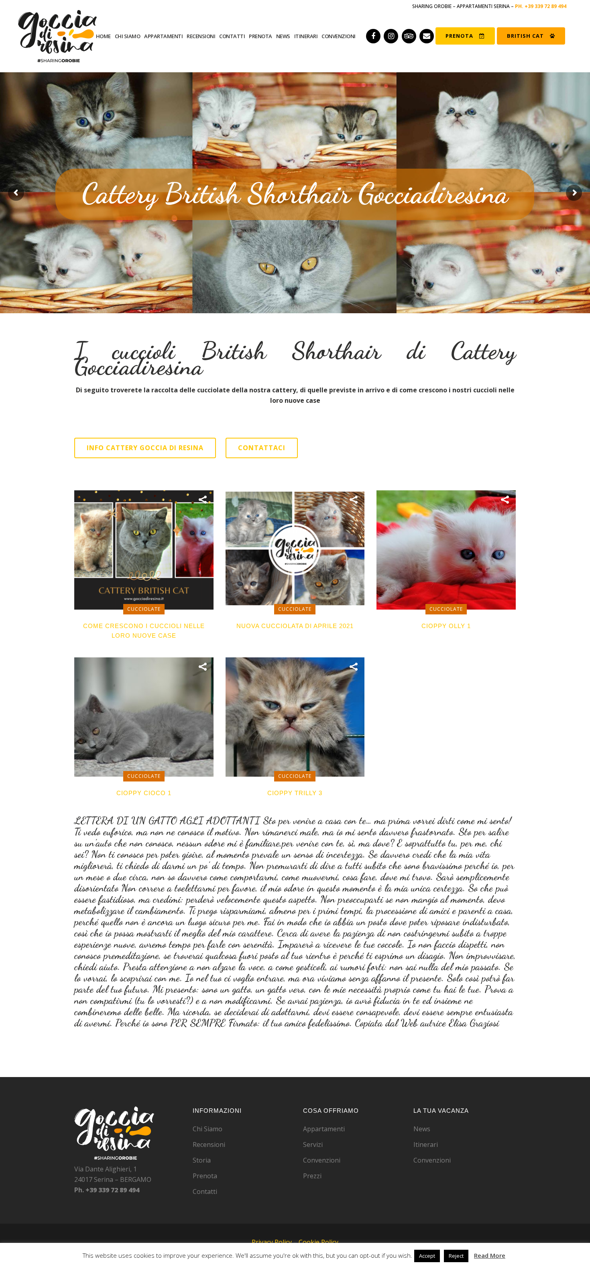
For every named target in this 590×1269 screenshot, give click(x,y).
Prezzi (312, 1175)
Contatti (205, 1191)
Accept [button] (427, 1255)
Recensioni (209, 1144)
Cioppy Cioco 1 (143, 793)
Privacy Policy (272, 1242)
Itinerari (425, 1144)
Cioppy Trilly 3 (294, 793)
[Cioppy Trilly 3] (295, 716)
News (421, 1128)
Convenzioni (321, 1160)
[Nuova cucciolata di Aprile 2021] (295, 549)
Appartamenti (324, 1128)
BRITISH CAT (525, 35)
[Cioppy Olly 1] (446, 549)
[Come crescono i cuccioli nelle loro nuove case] (144, 549)
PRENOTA (459, 35)
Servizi (313, 1144)
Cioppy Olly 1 (446, 625)
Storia (202, 1160)
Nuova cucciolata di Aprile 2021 (295, 625)
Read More (489, 1255)
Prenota (205, 1175)
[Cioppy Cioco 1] (144, 716)
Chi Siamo (207, 1128)
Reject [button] (456, 1255)
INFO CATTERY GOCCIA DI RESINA (145, 447)
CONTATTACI (261, 447)
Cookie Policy (318, 1242)
